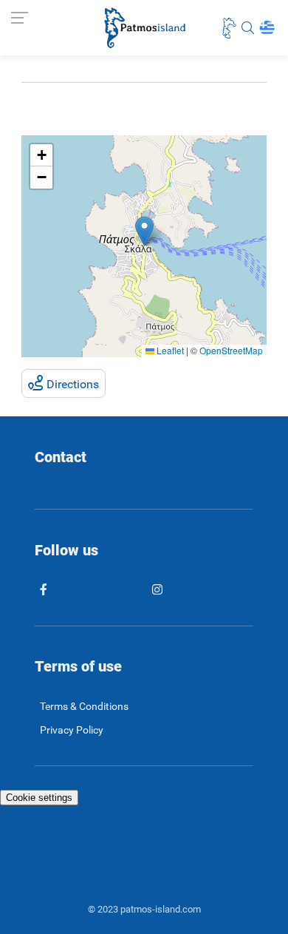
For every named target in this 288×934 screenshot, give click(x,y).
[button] (144, 231)
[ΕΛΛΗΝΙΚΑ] (267, 28)
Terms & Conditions (84, 706)
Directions (73, 384)
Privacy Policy (71, 730)
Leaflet (169, 350)
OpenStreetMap (231, 350)
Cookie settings (39, 797)
